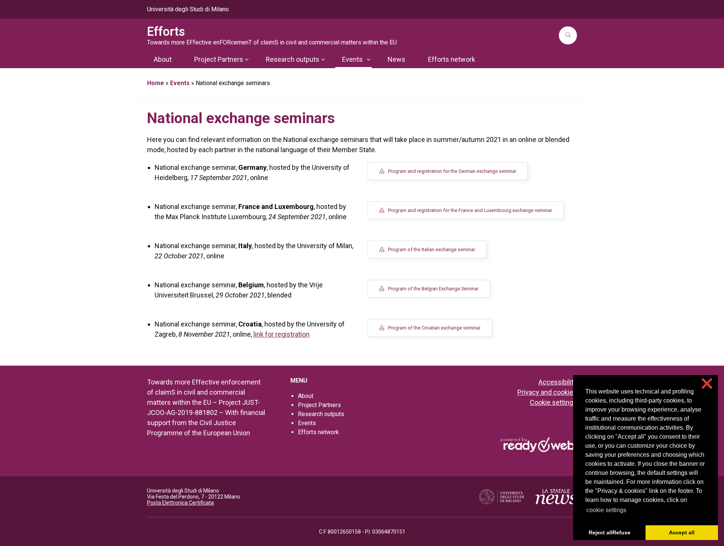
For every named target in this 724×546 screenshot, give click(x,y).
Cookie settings (553, 402)
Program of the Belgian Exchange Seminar (433, 288)
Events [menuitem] (352, 59)
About (305, 396)
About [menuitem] (163, 59)
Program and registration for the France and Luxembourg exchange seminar (470, 210)
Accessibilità (557, 382)
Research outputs (321, 414)
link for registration (281, 334)
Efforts (166, 31)
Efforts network (318, 432)
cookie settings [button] (606, 510)
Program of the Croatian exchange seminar (434, 328)
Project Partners (319, 405)
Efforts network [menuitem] (451, 59)
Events (180, 83)
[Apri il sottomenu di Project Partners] (246, 59)
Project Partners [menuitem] (218, 59)
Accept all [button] (682, 532)
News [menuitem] (396, 59)
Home (155, 83)
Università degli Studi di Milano (188, 9)
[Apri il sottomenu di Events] (368, 59)
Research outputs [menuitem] (292, 59)
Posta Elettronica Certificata (180, 503)
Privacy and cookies (547, 392)
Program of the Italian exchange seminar (431, 249)
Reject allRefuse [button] (609, 532)
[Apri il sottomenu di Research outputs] (322, 59)
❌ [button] (707, 383)
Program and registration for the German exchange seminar (452, 171)
